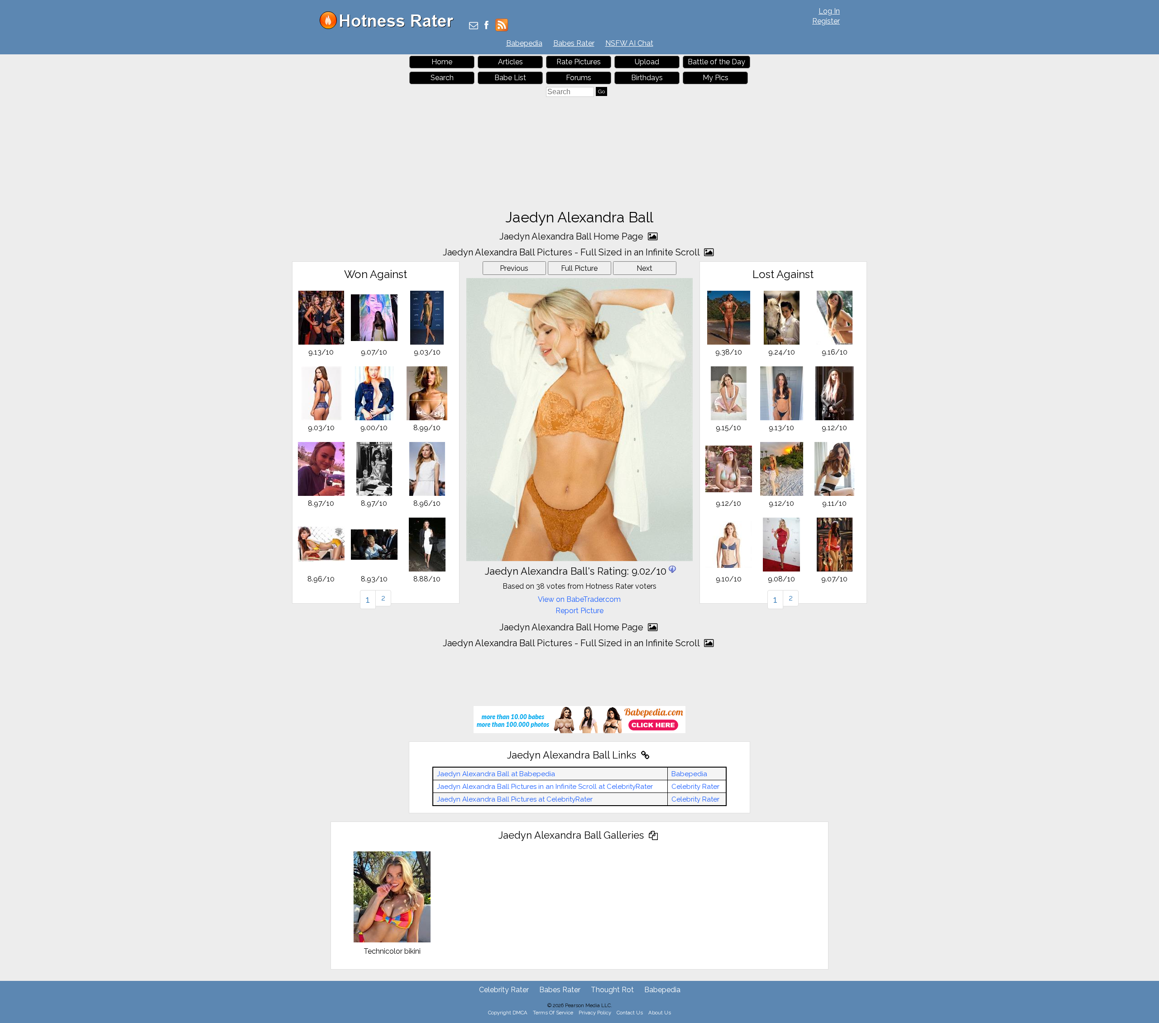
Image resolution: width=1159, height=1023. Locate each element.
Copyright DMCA (507, 1012)
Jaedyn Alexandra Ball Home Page (572, 236)
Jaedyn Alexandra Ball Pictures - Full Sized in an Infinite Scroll (572, 252)
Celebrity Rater (695, 787)
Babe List (510, 77)
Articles (510, 62)
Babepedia (524, 43)
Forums (578, 77)
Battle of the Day (716, 62)
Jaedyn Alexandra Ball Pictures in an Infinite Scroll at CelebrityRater (545, 787)
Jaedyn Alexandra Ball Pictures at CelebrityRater (515, 799)
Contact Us (630, 1012)
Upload (647, 62)
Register (826, 21)
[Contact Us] (473, 26)
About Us (659, 1012)
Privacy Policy (595, 1012)
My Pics (715, 77)
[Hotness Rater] (389, 27)
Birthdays (647, 77)
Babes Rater (573, 43)
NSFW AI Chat (629, 43)
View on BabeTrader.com (579, 599)
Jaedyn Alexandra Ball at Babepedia (496, 774)
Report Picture (579, 610)
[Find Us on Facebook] (486, 26)
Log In (829, 11)
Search (442, 77)
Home (441, 62)
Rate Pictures (578, 62)
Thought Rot (612, 989)
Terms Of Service (553, 1012)
